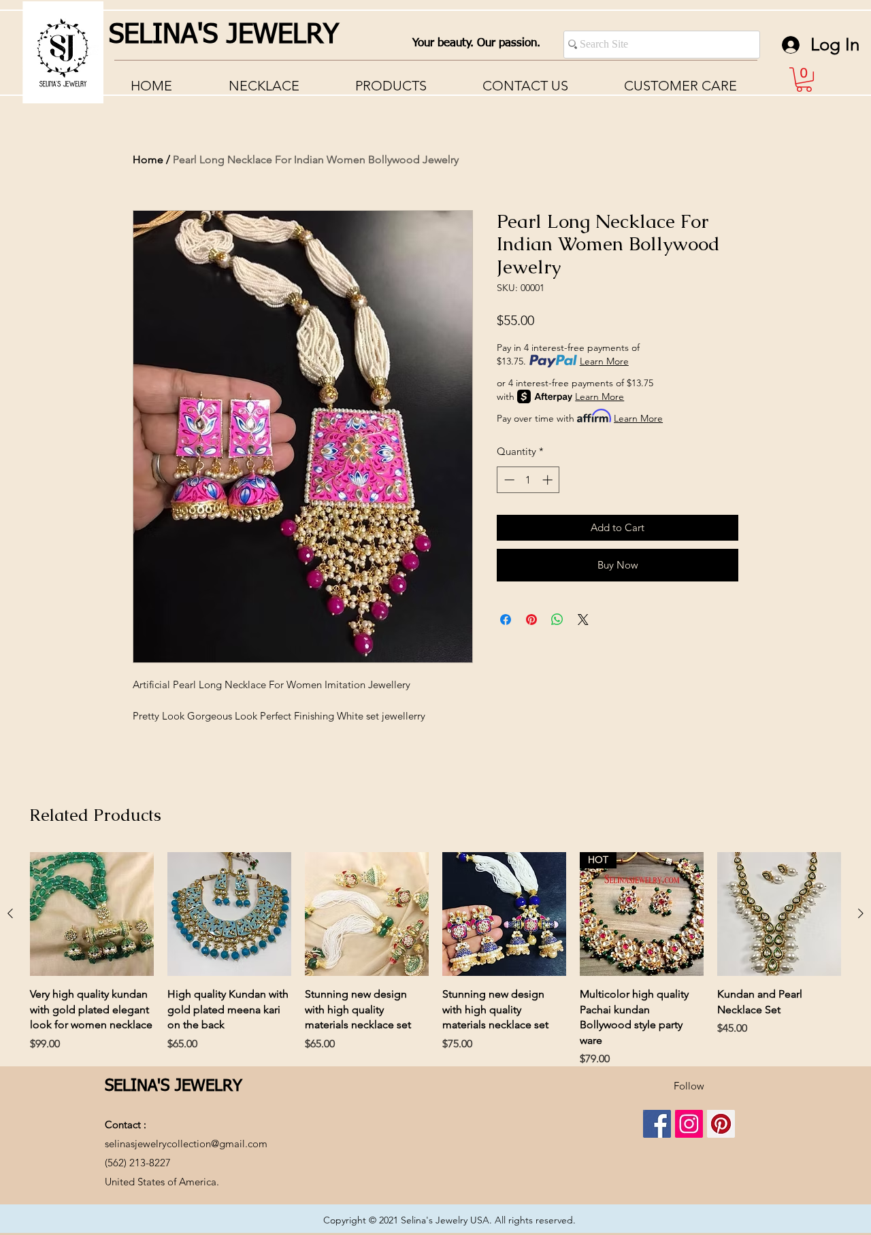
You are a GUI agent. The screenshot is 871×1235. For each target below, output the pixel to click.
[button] (680, 85)
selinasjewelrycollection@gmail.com (186, 1143)
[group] (435, 959)
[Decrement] (508, 479)
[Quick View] (92, 914)
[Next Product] (861, 913)
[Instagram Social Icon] (689, 1124)
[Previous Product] (10, 913)
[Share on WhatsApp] (557, 619)
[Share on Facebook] (505, 619)
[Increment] (549, 479)
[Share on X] (583, 619)
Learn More (604, 361)
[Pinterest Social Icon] (721, 1124)
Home (148, 159)
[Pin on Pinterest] (531, 619)
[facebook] (657, 1124)
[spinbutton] (528, 479)
